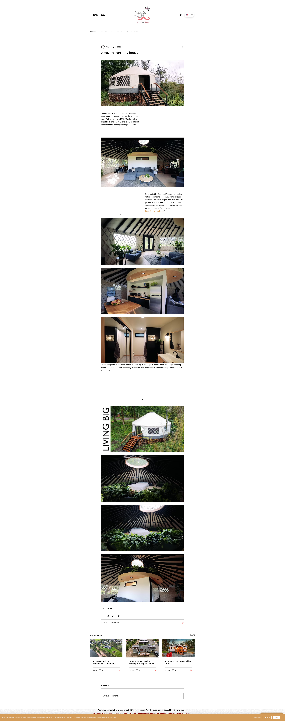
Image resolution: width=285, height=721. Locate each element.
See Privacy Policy (112, 717)
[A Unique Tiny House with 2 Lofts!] (178, 648)
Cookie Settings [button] (257, 717)
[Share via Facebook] (102, 616)
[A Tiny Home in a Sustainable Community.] (106, 648)
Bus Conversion (132, 32)
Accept (276, 717)
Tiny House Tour (106, 32)
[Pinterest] (180, 14)
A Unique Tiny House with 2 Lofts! (178, 662)
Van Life (119, 32)
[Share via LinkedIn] (113, 616)
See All (192, 635)
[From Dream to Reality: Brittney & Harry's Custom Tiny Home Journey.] (142, 648)
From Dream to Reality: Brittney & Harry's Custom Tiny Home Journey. (141, 662)
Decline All (267, 717)
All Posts (93, 32)
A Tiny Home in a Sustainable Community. (104, 662)
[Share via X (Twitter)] (108, 616)
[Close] (282, 717)
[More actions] (182, 47)
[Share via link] (119, 616)
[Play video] (142, 429)
